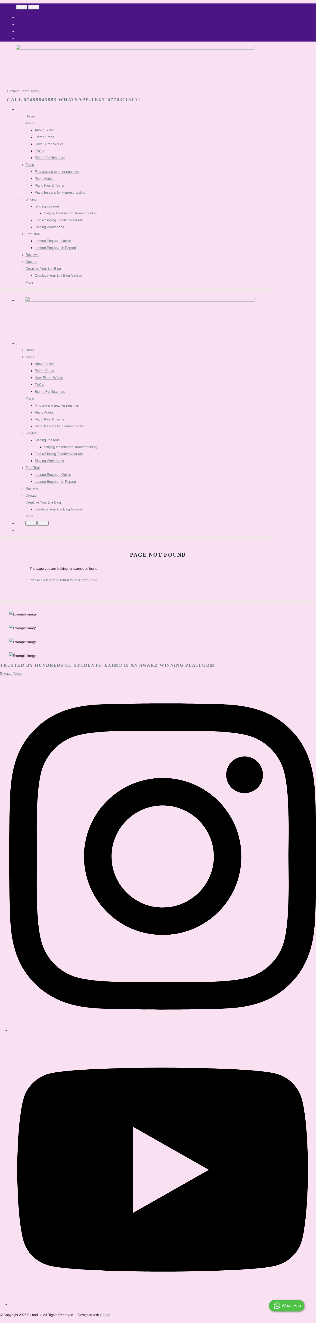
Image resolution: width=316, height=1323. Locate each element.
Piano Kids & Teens (49, 185)
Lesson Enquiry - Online (53, 241)
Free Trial (32, 234)
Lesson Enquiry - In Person (55, 248)
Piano (29, 165)
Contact (31, 262)
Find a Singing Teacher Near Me (59, 220)
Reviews (32, 255)
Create (105, 1315)
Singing (31, 199)
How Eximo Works (49, 144)
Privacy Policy (11, 673)
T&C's (39, 151)
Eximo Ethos (44, 137)
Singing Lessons (47, 206)
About (29, 123)
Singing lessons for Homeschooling (70, 213)
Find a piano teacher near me (57, 172)
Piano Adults (44, 178)
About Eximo (44, 130)
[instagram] (162, 1030)
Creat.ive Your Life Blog (43, 268)
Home (30, 116)
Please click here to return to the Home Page (63, 580)
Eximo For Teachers (50, 158)
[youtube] (162, 1304)
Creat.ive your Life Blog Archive (58, 275)
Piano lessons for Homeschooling (60, 192)
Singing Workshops (49, 227)
